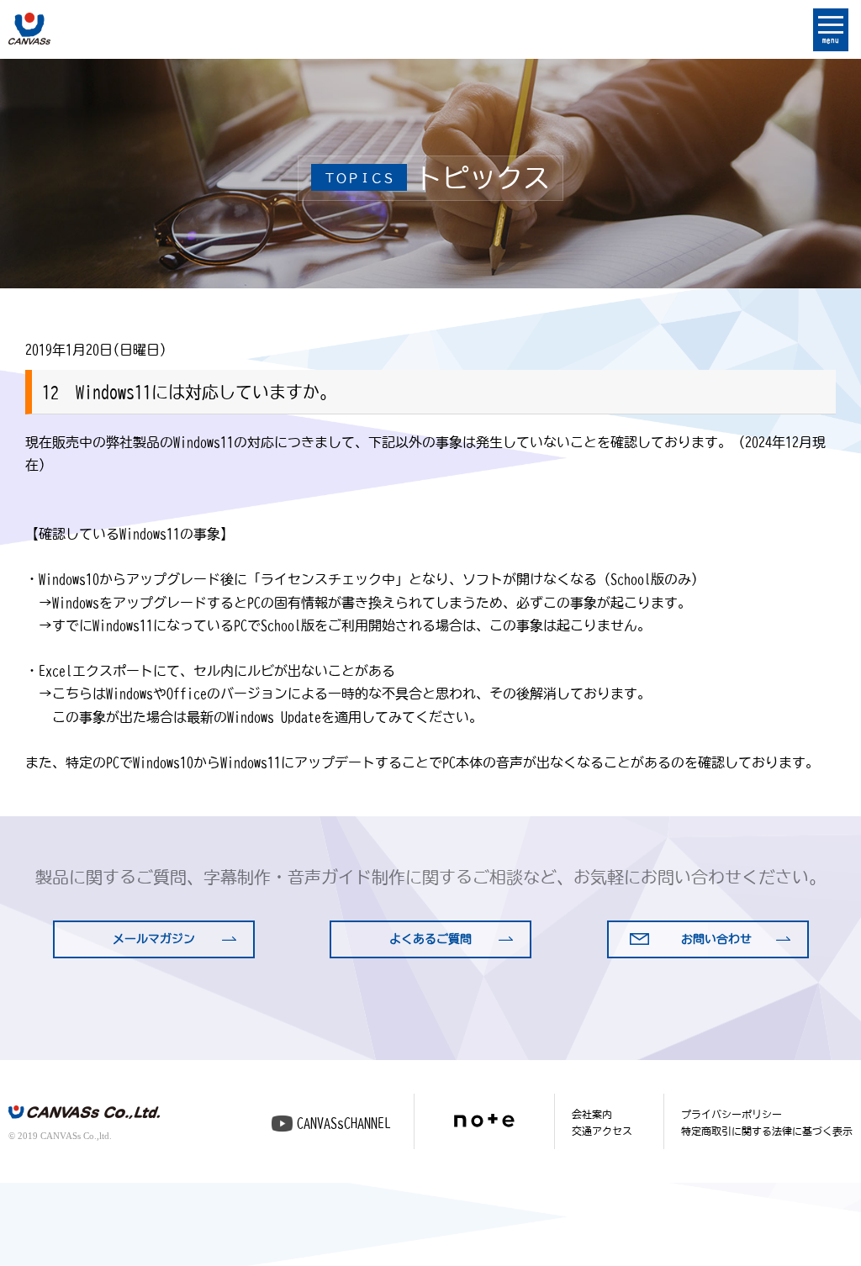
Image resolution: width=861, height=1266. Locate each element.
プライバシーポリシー (731, 1114)
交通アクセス (602, 1131)
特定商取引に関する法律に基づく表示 (767, 1131)
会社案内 (592, 1114)
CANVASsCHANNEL (344, 1123)
